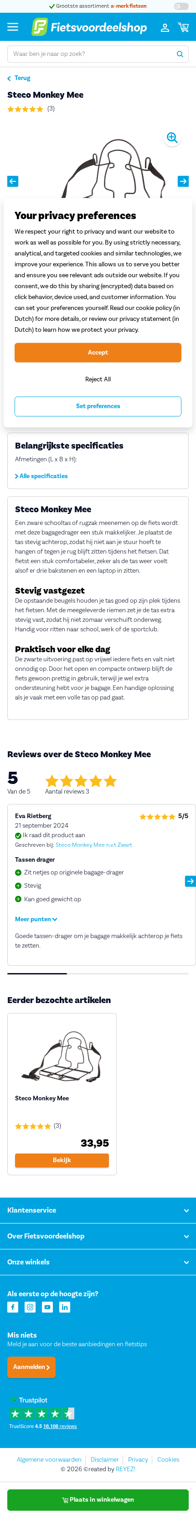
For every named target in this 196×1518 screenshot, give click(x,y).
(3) (50, 109)
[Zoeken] (180, 54)
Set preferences (98, 406)
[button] (12, 181)
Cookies (168, 1460)
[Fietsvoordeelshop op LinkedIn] (64, 1306)
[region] (98, 312)
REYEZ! (125, 1469)
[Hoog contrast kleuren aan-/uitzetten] (181, 6)
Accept (98, 353)
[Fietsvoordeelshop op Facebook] (12, 1306)
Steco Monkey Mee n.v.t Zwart (94, 845)
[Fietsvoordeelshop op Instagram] (30, 1306)
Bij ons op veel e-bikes (129, 6)
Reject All (98, 379)
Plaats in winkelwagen (101, 1500)
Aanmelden (29, 1367)
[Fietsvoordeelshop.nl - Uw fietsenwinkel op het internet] (89, 26)
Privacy (138, 1460)
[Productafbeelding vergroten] (98, 181)
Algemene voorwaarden (49, 1460)
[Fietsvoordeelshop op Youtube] (47, 1306)
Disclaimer (105, 1460)
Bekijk (62, 1160)
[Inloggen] (165, 27)
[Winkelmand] (183, 27)
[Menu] (12, 26)
